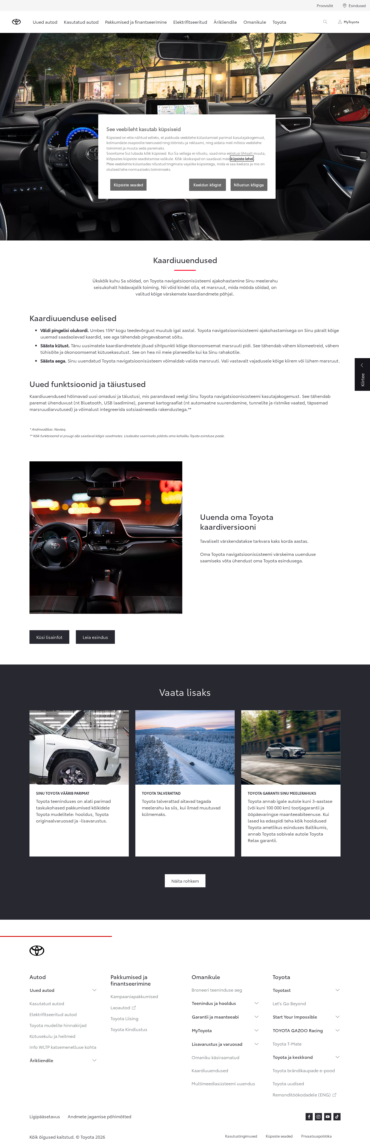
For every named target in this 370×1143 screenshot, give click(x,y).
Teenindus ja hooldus (214, 1003)
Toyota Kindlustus (129, 1029)
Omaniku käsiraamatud (215, 1057)
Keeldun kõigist (207, 184)
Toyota (279, 22)
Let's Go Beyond (289, 1003)
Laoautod (124, 1007)
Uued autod (45, 22)
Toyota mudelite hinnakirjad (57, 1025)
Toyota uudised (288, 1083)
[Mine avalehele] (16, 21)
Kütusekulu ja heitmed (52, 1036)
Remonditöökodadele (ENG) (305, 1094)
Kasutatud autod (81, 22)
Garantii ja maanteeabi (215, 1016)
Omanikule (254, 22)
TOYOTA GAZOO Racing (298, 1030)
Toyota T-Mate (287, 1043)
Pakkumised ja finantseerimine (136, 22)
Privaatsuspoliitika (316, 1135)
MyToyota (351, 21)
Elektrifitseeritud (190, 22)
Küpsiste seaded (279, 1135)
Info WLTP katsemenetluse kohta (62, 1047)
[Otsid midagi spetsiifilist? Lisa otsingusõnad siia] (325, 22)
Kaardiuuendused (210, 1070)
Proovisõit (325, 5)
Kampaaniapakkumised (134, 996)
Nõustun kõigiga (249, 184)
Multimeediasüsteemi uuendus (223, 1083)
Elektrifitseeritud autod (53, 1014)
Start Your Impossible (295, 1016)
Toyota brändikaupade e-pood (304, 1070)
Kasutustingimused (241, 1135)
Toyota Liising (124, 1018)
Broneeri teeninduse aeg (217, 989)
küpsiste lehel (242, 158)
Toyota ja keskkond (293, 1057)
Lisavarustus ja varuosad (217, 1044)
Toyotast (282, 990)
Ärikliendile (225, 22)
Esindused (357, 5)
